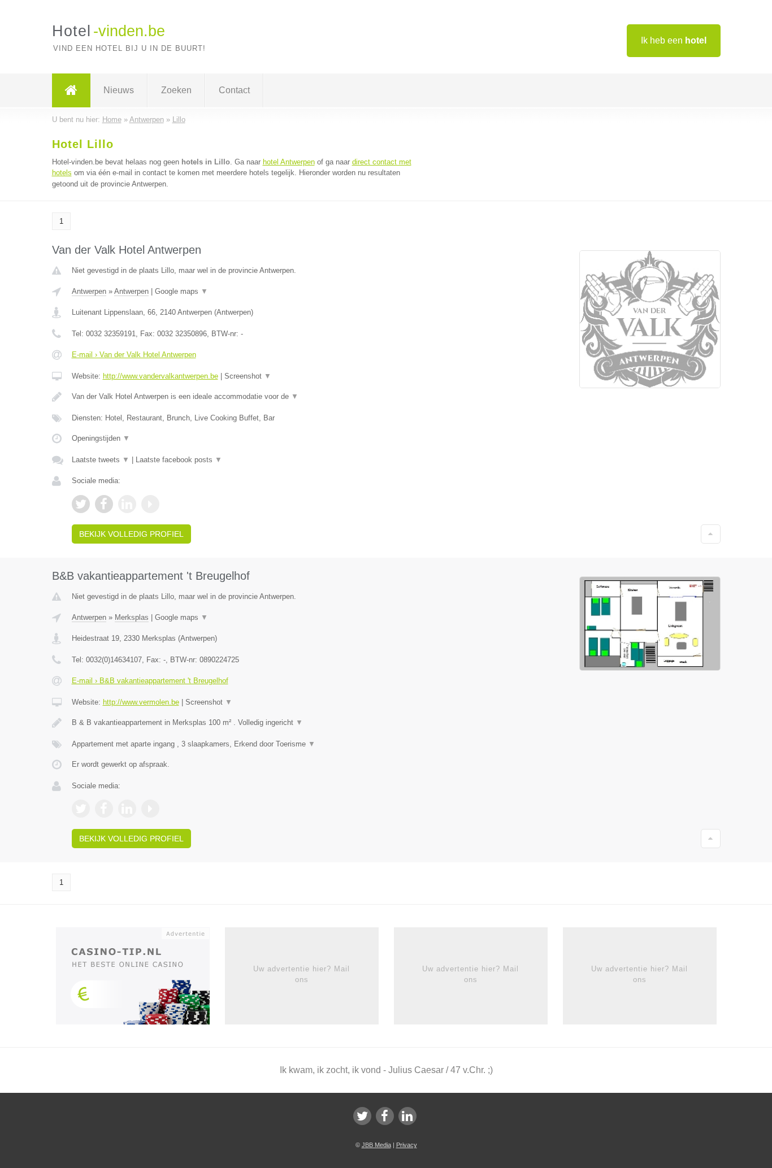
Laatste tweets (100, 459)
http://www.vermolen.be (141, 702)
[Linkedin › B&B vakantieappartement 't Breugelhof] (127, 809)
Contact (234, 90)
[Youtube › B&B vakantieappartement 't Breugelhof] (150, 809)
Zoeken (176, 90)
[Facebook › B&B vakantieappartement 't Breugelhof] (104, 809)
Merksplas (132, 617)
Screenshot (247, 376)
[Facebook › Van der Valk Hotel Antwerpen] (104, 504)
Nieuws (118, 90)
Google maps (181, 291)
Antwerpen (89, 291)
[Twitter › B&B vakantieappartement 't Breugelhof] (81, 809)
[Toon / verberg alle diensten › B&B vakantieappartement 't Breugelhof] (246, 744)
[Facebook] (385, 1116)
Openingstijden (101, 438)
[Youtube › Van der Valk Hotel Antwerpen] (150, 504)
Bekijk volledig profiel (131, 534)
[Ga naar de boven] (711, 534)
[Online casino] (140, 980)
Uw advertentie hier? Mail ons (301, 974)
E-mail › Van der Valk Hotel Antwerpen (134, 354)
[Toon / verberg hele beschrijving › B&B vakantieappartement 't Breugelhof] (246, 722)
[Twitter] (362, 1116)
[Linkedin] (407, 1116)
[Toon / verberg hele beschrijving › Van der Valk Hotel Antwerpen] (246, 396)
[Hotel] (71, 90)
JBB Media (376, 1144)
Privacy (406, 1144)
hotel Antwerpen (289, 162)
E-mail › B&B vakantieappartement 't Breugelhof (150, 680)
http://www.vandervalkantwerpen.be (160, 376)
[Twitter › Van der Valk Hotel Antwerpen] (81, 504)
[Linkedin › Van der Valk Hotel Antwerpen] (127, 504)
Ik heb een (673, 40)
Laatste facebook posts (179, 459)
